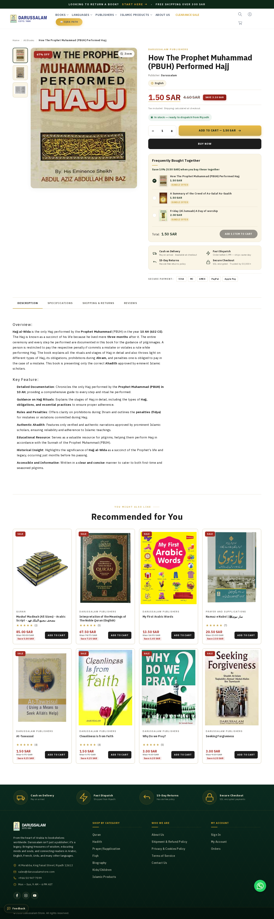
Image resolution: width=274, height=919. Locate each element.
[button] (240, 23)
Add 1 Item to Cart (238, 233)
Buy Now (205, 143)
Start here (135, 4)
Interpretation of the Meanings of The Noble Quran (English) (102, 618)
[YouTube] (34, 895)
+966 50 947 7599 (30, 878)
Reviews (130, 303)
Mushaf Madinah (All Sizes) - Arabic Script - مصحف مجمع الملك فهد (41, 618)
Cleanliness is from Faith (96, 736)
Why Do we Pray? (154, 736)
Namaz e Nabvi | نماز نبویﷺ (224, 616)
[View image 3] (20, 90)
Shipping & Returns (98, 303)
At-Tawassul (24, 736)
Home (16, 40)
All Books (28, 40)
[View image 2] (20, 72)
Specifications (60, 303)
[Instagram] (25, 895)
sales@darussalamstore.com (36, 871)
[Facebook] (17, 895)
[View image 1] (20, 55)
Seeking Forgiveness (220, 736)
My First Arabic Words (158, 616)
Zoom (128, 53)
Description (27, 303)
